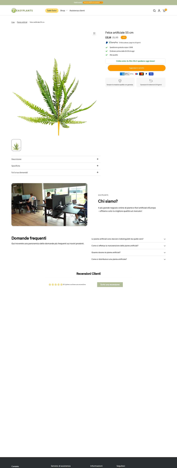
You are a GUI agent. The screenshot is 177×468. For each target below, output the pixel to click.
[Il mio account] (159, 10)
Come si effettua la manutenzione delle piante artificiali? (115, 246)
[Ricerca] (154, 10)
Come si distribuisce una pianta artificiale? (109, 259)
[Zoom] (94, 33)
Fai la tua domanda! (19, 172)
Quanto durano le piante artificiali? (106, 252)
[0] (163, 10)
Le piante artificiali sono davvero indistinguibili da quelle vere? (117, 239)
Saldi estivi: (88, 2)
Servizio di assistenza (61, 466)
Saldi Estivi (51, 10)
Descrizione (16, 159)
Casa (13, 22)
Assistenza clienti (77, 10)
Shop (62, 10)
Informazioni (96, 466)
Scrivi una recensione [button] (110, 284)
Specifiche (15, 166)
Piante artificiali (22, 22)
